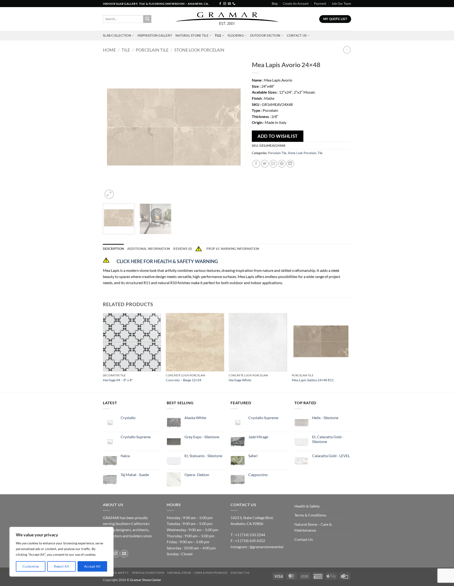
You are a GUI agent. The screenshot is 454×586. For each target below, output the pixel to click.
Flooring (236, 35)
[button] (109, 194)
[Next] (236, 129)
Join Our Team (341, 3)
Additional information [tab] (148, 249)
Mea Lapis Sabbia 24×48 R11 (313, 380)
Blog (275, 3)
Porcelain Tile (152, 49)
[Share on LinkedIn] (290, 164)
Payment (320, 3)
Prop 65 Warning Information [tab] (232, 249)
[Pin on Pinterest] (282, 164)
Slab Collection (117, 35)
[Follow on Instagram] (224, 3)
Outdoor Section (265, 35)
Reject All (61, 566)
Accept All (92, 566)
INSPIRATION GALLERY (154, 35)
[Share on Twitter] (265, 164)
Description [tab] (113, 249)
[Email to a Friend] (273, 164)
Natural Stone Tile (191, 35)
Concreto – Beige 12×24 (183, 380)
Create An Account (296, 3)
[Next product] (346, 49)
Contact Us (297, 35)
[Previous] (111, 129)
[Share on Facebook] (256, 164)
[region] (61, 552)
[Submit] (147, 19)
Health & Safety (307, 506)
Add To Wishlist (278, 136)
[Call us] (233, 3)
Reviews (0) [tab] (182, 249)
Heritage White (240, 380)
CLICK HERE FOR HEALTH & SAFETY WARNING (167, 261)
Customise (30, 566)
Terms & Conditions (310, 515)
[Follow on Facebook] (220, 3)
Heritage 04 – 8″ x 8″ (118, 380)
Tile (218, 35)
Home (109, 49)
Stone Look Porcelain (199, 49)
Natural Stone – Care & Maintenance (313, 527)
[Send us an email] (229, 3)
